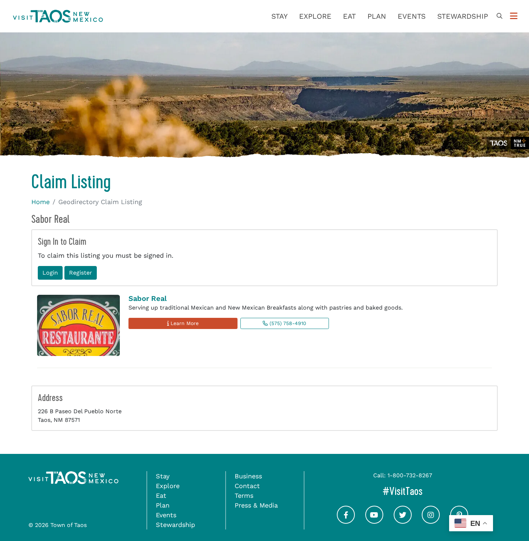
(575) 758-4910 (287, 323)
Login (50, 272)
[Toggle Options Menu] (513, 16)
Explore (315, 16)
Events (412, 16)
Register (80, 272)
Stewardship (462, 16)
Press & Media (256, 505)
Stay (279, 16)
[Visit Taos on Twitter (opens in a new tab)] (403, 521)
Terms (244, 495)
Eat (349, 16)
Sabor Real (147, 298)
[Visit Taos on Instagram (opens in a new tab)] (431, 521)
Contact (247, 486)
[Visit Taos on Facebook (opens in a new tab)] (346, 521)
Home (40, 202)
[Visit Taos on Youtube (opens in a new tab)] (374, 521)
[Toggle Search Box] (499, 16)
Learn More (184, 323)
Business (248, 476)
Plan (376, 16)
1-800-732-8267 (410, 475)
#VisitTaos (433, 491)
